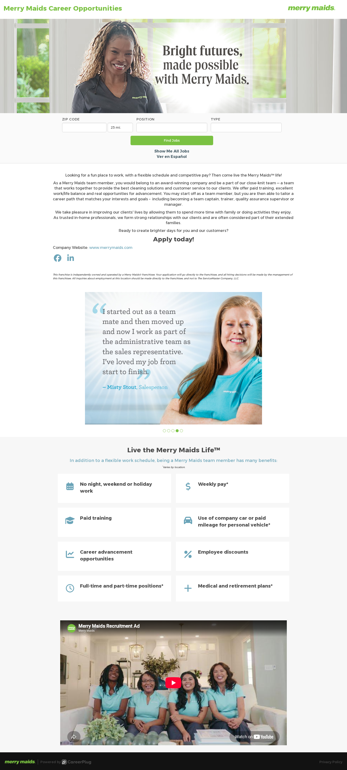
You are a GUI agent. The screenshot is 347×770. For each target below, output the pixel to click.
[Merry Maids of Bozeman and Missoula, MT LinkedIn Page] (70, 258)
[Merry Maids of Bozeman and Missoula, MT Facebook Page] (57, 258)
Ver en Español (172, 156)
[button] (164, 430)
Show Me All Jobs (171, 151)
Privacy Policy (330, 762)
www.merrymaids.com (110, 247)
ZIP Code (71, 119)
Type (215, 119)
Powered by (50, 762)
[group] (173, 358)
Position (145, 119)
